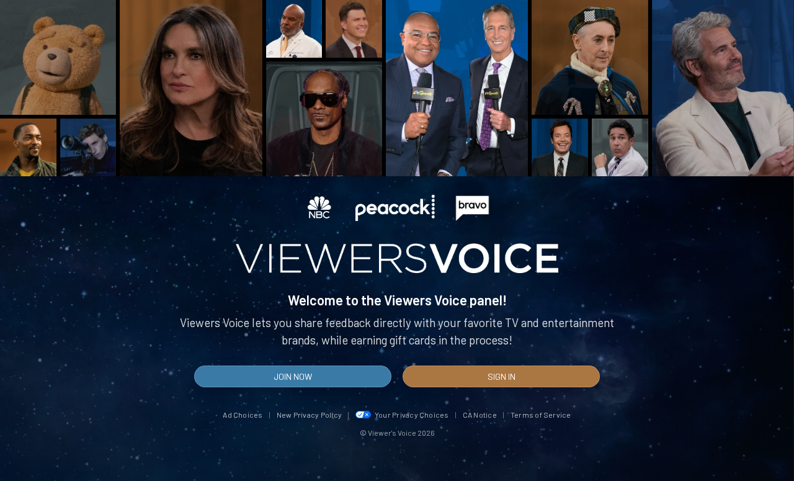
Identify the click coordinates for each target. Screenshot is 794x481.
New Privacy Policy (309, 414)
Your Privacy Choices (412, 414)
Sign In (501, 376)
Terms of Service (541, 414)
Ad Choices (242, 414)
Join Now (293, 376)
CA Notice (480, 414)
